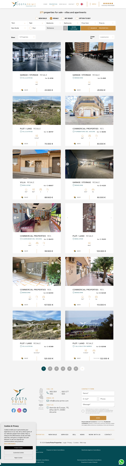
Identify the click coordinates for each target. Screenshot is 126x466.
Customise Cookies (18, 452)
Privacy (69, 442)
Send (98, 418)
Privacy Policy (109, 410)
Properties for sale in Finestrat (89, 462)
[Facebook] (14, 410)
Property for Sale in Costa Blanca (55, 450)
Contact (72, 4)
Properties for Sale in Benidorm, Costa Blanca (36, 460)
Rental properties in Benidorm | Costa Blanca (89, 460)
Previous (67, 56)
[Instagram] (19, 410)
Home (45, 4)
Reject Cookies (18, 458)
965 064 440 (53, 392)
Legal (64, 442)
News (82, 434)
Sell (74, 434)
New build (63, 4)
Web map (83, 442)
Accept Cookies (18, 448)
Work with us (94, 434)
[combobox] (19, 23)
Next (111, 56)
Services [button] (64, 434)
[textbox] (18, 23)
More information (9, 444)
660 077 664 (65, 392)
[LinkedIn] (25, 410)
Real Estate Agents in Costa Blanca (91, 450)
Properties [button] (53, 4)
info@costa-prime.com (59, 401)
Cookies (76, 442)
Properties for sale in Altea (37, 462)
